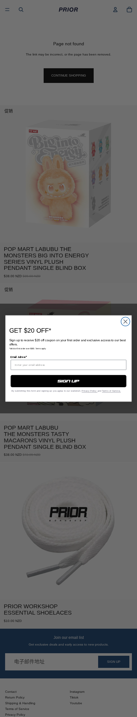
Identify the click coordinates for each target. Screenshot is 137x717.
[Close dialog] (125, 321)
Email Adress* (18, 356)
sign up (68, 381)
